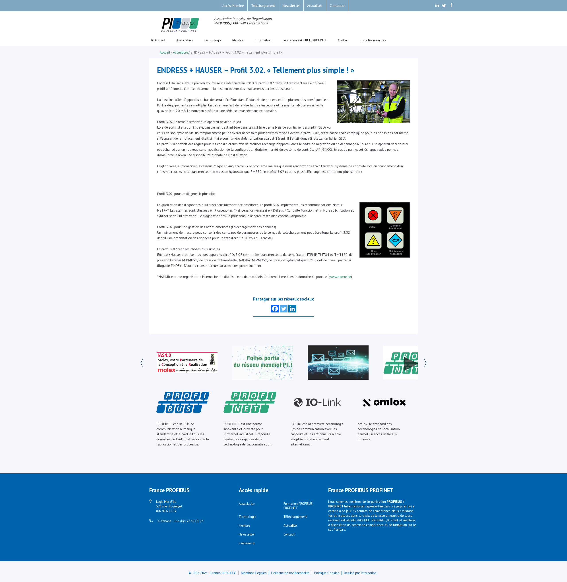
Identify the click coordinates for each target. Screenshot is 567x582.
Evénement (247, 543)
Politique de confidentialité (290, 573)
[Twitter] (283, 308)
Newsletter (291, 5)
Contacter (337, 5)
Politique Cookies (326, 573)
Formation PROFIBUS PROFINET (305, 40)
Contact (343, 40)
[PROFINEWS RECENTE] (338, 362)
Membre (238, 40)
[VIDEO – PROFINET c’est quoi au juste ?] (413, 363)
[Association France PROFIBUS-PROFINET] (180, 25)
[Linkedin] (292, 308)
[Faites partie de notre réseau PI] (262, 363)
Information (263, 40)
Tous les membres (373, 40)
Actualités (314, 5)
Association (184, 40)
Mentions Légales (254, 573)
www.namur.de (340, 276)
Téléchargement (263, 5)
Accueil (160, 40)
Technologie (212, 40)
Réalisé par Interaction (360, 573)
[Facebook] (275, 308)
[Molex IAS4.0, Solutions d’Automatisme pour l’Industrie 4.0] (187, 363)
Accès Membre (233, 5)
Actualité (290, 525)
